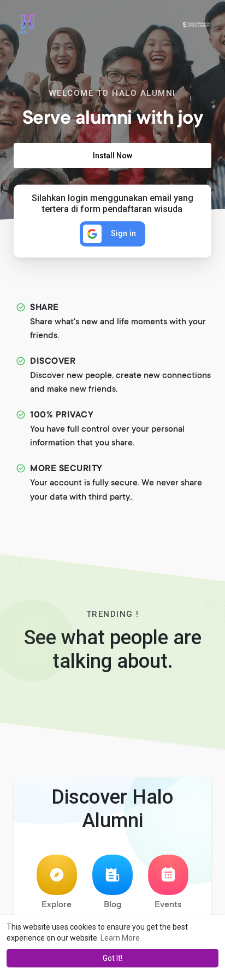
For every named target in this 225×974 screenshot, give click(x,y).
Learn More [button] (120, 937)
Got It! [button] (112, 958)
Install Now (112, 155)
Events (168, 905)
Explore (57, 905)
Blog (112, 905)
